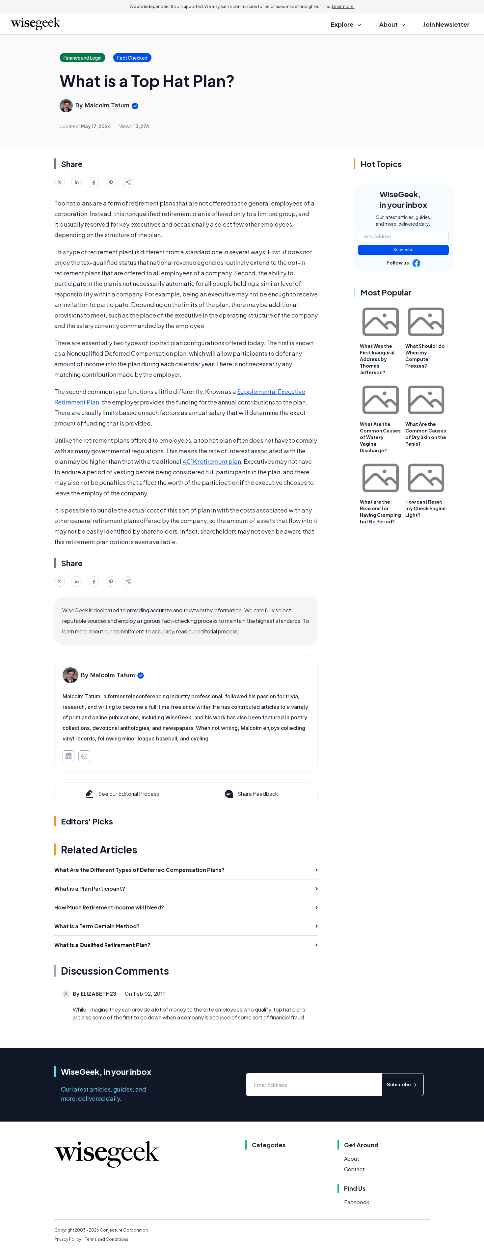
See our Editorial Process (128, 793)
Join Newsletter (446, 24)
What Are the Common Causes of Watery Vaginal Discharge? (380, 437)
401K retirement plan (211, 461)
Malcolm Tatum (107, 105)
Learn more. (343, 6)
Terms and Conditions (106, 1239)
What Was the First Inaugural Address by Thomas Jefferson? (377, 359)
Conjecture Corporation (124, 1230)
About (351, 1158)
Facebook (356, 1202)
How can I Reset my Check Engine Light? (425, 508)
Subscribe (403, 249)
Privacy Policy (67, 1239)
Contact (354, 1169)
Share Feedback (257, 793)
